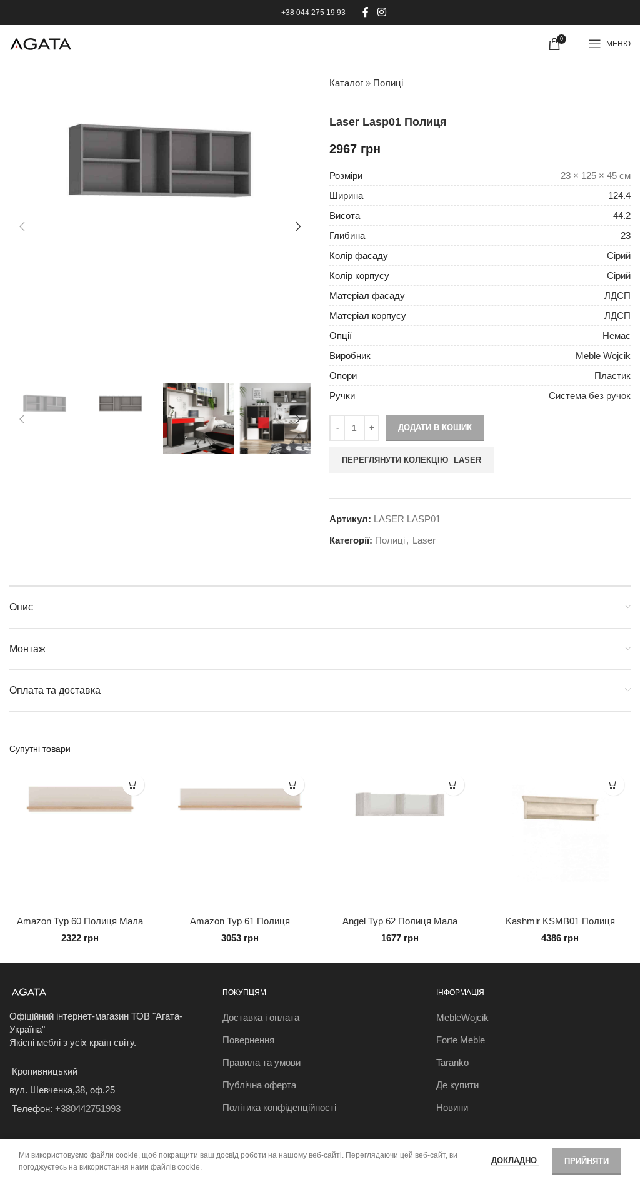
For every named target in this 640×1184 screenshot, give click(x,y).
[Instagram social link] (381, 12)
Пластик (612, 375)
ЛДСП (617, 295)
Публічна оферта (259, 1085)
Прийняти (586, 1161)
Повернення (248, 1040)
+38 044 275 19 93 (313, 12)
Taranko (452, 1062)
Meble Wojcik (603, 355)
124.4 (619, 195)
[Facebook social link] (366, 12)
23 (626, 235)
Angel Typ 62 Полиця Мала (400, 921)
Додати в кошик (435, 427)
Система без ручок (590, 395)
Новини (452, 1107)
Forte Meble (460, 1040)
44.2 (622, 215)
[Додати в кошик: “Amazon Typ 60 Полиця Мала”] (133, 785)
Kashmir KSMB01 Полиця (560, 921)
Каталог (346, 83)
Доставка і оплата (260, 1017)
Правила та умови (261, 1062)
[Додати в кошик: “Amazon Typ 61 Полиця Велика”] (293, 785)
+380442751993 (88, 1108)
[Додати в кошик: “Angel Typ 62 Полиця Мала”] (453, 785)
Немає (616, 335)
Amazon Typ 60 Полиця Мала (80, 921)
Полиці (388, 83)
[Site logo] (40, 43)
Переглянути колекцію (411, 460)
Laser (424, 540)
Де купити (457, 1085)
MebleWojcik (462, 1017)
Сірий (619, 255)
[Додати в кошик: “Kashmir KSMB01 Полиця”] (613, 785)
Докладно (515, 1160)
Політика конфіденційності (279, 1107)
